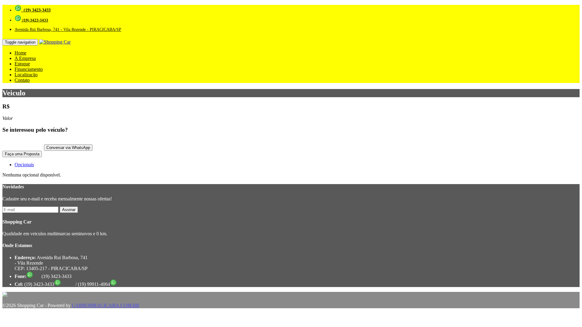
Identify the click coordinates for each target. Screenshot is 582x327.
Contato (22, 80)
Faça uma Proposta (22, 154)
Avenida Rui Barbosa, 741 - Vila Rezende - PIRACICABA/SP (68, 29)
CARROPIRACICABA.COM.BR (105, 305)
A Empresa (25, 58)
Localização (26, 74)
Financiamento (29, 69)
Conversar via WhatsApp (68, 147)
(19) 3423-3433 (36, 10)
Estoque (22, 63)
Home (20, 52)
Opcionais (24, 164)
